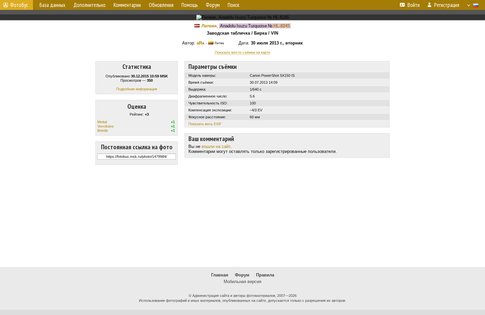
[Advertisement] (242, 216)
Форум (242, 274)
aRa (200, 43)
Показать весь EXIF (205, 124)
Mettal (102, 122)
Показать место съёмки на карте (242, 52)
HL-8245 (282, 25)
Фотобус (19, 5)
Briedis (102, 130)
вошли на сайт (216, 146)
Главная (219, 274)
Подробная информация (136, 89)
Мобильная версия (242, 281)
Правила (265, 274)
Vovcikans (105, 126)
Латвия (209, 25)
